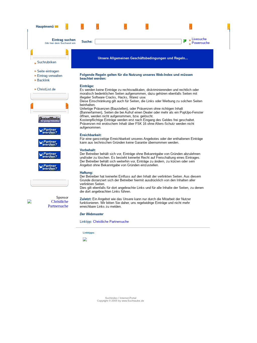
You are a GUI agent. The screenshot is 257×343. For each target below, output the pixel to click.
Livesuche (199, 39)
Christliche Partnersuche (111, 221)
